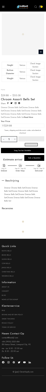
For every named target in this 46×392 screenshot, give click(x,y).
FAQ (3, 310)
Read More (28, 117)
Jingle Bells (6, 267)
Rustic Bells (6, 251)
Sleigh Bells (7, 259)
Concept (5, 291)
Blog (4, 295)
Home (3, 90)
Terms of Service (9, 327)
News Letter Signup (10, 299)
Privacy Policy (7, 323)
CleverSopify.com (26, 371)
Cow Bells (6, 263)
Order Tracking (8, 319)
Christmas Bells (8, 272)
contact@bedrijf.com (10, 337)
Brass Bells (6, 255)
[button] (31, 138)
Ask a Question (34, 158)
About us (5, 287)
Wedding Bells (8, 276)
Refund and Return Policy (12, 315)
